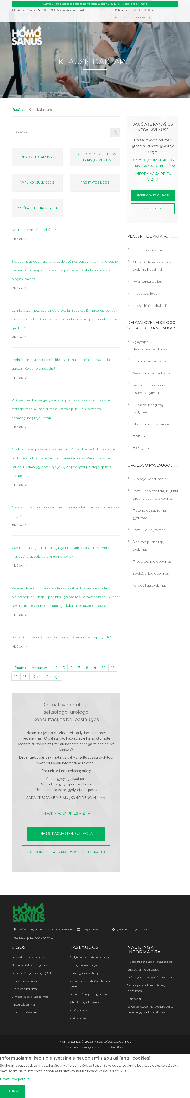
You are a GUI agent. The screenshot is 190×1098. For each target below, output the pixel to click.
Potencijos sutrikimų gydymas (149, 514)
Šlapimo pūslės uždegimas (29, 965)
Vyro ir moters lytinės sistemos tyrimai (149, 389)
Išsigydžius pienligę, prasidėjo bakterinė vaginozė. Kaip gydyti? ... (63, 637)
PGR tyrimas (143, 436)
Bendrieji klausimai (37, 157)
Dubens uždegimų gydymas (148, 408)
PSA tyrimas (142, 448)
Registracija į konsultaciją (132, 17)
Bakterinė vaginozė (25, 981)
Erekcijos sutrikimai (25, 988)
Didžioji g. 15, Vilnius (25, 10)
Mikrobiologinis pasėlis (151, 424)
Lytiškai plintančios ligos (28, 957)
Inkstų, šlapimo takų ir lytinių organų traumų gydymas (155, 494)
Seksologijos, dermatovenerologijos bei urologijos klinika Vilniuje (150, 1009)
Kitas (36, 677)
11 (112, 668)
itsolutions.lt (118, 1047)
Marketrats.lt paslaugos (79, 1047)
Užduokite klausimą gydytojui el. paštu (66, 852)
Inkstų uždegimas (23, 1004)
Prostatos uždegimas (26, 1012)
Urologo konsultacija (149, 361)
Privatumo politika (14, 1079)
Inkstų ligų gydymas (149, 530)
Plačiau (17, 239)
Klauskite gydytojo (153, 208)
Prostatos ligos (95, 182)
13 (25, 677)
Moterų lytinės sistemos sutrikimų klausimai (95, 157)
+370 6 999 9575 (49, 10)
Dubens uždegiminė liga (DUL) (32, 973)
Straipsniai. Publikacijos (143, 969)
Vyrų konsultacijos (37, 182)
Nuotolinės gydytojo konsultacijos (149, 961)
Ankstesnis (40, 668)
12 (16, 677)
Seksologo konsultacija (151, 373)
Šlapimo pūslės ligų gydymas (148, 545)
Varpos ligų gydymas (149, 585)
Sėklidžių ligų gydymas (151, 573)
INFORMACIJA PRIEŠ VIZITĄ (66, 813)
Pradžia (20, 668)
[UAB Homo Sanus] (82, 35)
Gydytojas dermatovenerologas (150, 345)
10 (104, 668)
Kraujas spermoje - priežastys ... (36, 230)
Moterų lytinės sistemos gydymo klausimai (152, 266)
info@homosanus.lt (74, 10)
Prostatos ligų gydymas (152, 561)
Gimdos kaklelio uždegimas (30, 996)
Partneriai (134, 998)
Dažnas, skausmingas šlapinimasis (150, 977)
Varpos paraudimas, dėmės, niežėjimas (146, 988)
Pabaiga (52, 677)
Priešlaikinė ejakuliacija (37, 208)
